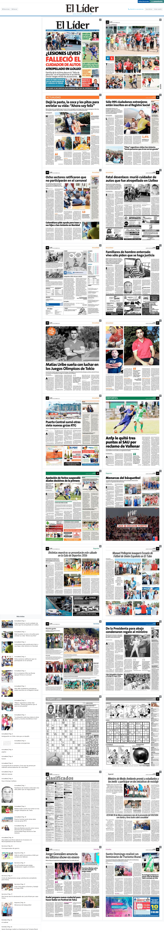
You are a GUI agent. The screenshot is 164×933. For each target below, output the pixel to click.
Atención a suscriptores (136, 9)
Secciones (6, 9)
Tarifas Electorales (143, 1)
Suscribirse (149, 9)
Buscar (15, 9)
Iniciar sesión (158, 9)
